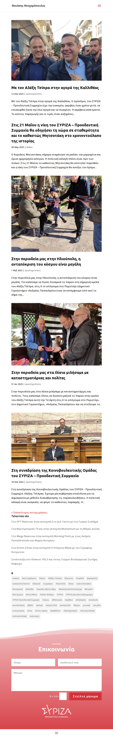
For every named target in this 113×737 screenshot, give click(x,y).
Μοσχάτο (89, 589)
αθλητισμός (57, 600)
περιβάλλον (55, 610)
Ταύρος (45, 600)
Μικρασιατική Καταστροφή (70, 589)
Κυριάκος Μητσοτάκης (46, 589)
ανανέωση (93, 600)
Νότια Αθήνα (31, 594)
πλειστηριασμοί (70, 610)
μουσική (86, 605)
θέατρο (77, 605)
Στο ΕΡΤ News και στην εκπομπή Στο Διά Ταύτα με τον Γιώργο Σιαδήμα (54, 521)
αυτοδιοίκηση (19, 605)
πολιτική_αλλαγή (87, 610)
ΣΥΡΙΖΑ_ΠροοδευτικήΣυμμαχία (79, 594)
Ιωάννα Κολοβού (83, 583)
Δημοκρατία (92, 578)
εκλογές (39, 605)
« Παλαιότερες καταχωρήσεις (29, 512)
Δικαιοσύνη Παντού (21, 583)
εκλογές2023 (65, 605)
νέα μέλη (96, 605)
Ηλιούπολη (60, 583)
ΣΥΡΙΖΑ (60, 594)
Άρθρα (29, 147)
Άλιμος (42, 578)
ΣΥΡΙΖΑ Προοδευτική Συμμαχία (26, 600)
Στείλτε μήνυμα (85, 696)
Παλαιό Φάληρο (47, 594)
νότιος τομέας (41, 610)
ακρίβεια (69, 600)
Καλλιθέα (30, 589)
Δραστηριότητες (34, 93)
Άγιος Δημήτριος (29, 578)
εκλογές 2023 (51, 605)
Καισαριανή (18, 589)
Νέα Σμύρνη (18, 594)
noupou (16, 578)
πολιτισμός (34, 616)
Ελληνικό (36, 583)
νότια (29, 610)
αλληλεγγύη (81, 600)
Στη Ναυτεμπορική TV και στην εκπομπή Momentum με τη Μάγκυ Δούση (55, 528)
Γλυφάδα (80, 578)
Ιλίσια (70, 583)
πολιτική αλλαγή (20, 616)
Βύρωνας (69, 578)
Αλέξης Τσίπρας (55, 578)
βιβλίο (30, 605)
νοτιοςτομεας (18, 610)
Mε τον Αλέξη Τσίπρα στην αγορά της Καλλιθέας (55, 87)
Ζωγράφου (48, 583)
